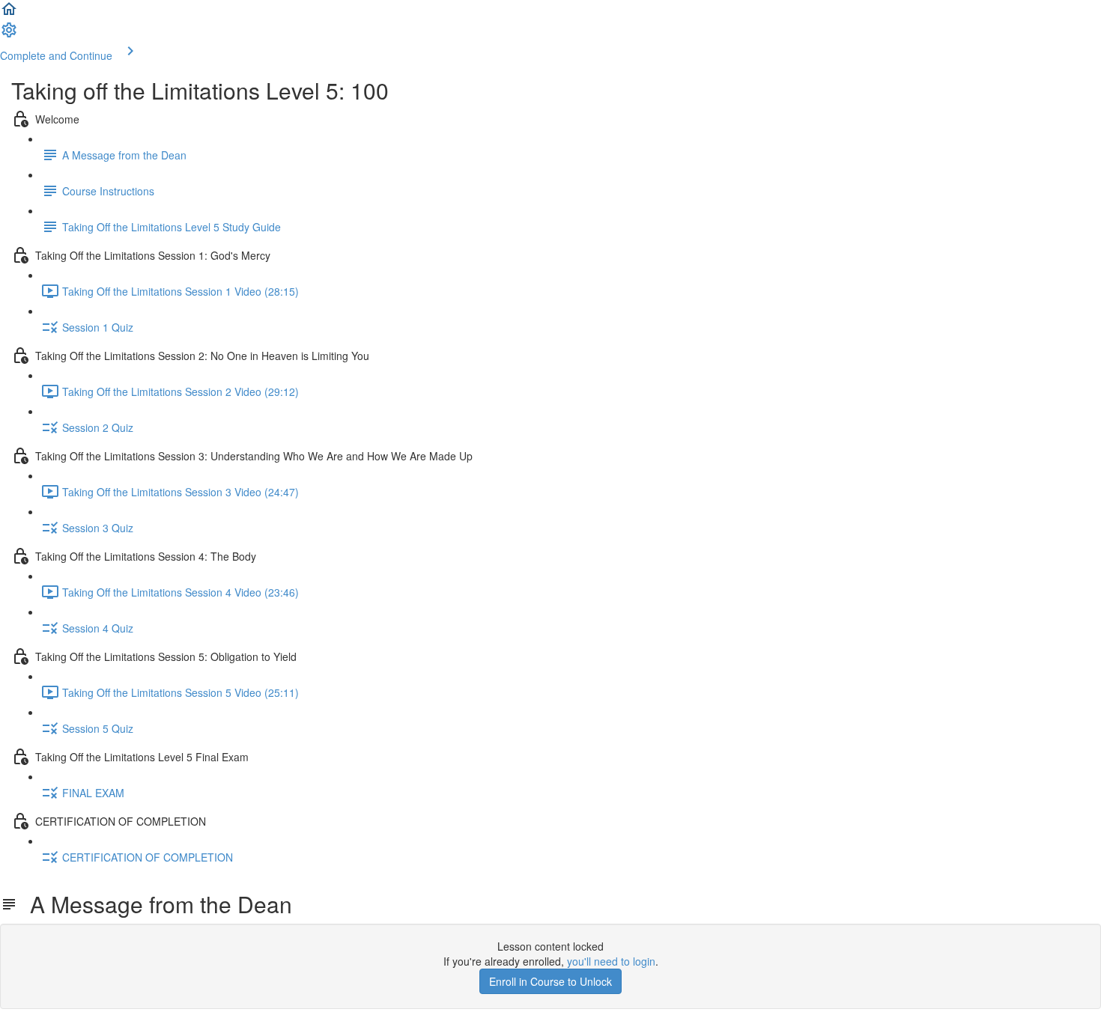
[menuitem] (9, 34)
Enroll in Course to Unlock (550, 981)
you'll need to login (611, 961)
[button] (9, 13)
